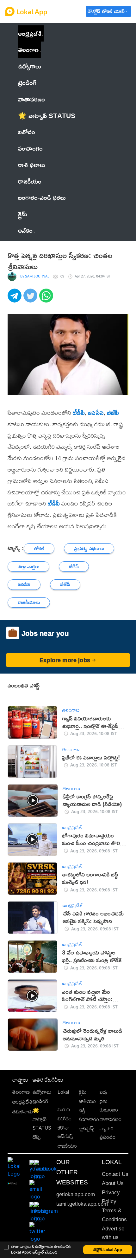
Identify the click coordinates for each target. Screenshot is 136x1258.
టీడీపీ (79, 413)
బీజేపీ (113, 413)
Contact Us (115, 1174)
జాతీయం (87, 1101)
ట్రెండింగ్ (40, 1101)
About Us (113, 1183)
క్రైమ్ (82, 1092)
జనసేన (96, 413)
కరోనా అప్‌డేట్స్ (65, 1132)
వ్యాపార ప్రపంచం (107, 1133)
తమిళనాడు (22, 1112)
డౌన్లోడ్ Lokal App (107, 1249)
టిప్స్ (36, 1137)
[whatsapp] (47, 299)
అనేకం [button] (25, 230)
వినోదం (64, 1119)
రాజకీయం (67, 1146)
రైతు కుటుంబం (109, 1105)
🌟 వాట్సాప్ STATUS (42, 1119)
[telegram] (15, 299)
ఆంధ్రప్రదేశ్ (29, 33)
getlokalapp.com (75, 1194)
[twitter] (31, 299)
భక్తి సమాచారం (89, 1114)
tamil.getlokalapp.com (82, 1204)
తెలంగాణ (28, 49)
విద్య (103, 1092)
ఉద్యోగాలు (42, 1092)
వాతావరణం (110, 1119)
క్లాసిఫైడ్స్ (86, 1128)
